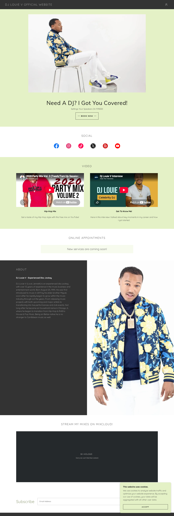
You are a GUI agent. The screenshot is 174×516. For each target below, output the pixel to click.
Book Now (87, 116)
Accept (145, 507)
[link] (28, 5)
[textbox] (86, 501)
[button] (166, 4)
